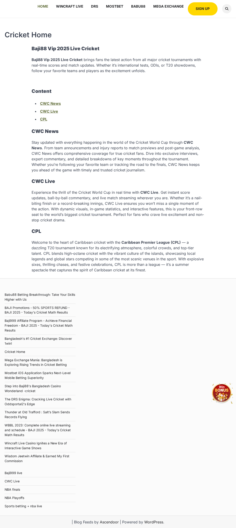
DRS (94, 6)
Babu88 (138, 6)
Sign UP (203, 8)
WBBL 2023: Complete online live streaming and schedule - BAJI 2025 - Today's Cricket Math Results (38, 430)
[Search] (226, 8)
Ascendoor (109, 522)
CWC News (50, 103)
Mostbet (114, 6)
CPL (43, 119)
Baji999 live (13, 473)
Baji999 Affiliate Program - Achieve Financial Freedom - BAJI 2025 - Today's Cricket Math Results (39, 325)
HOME (43, 6)
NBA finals (12, 489)
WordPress (153, 522)
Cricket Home (15, 352)
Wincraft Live (69, 6)
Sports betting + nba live (23, 506)
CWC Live (49, 111)
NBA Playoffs (14, 498)
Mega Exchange (168, 6)
